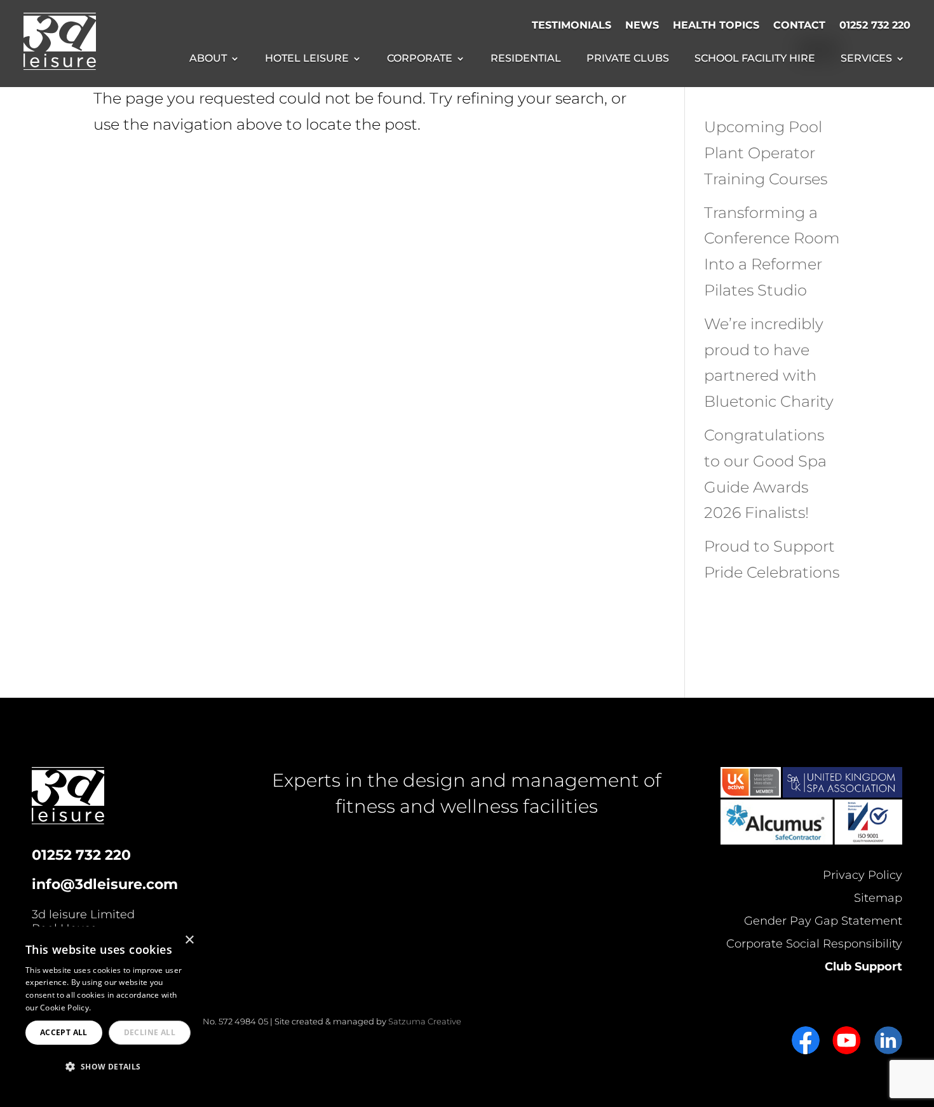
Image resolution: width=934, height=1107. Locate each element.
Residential (526, 59)
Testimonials (571, 25)
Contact (799, 25)
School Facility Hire (754, 59)
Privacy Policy (862, 875)
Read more (113, 1007)
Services (866, 59)
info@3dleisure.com (105, 884)
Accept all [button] (64, 1032)
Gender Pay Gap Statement (823, 921)
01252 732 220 (874, 25)
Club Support (863, 967)
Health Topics (716, 25)
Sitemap (878, 898)
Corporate (419, 59)
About (208, 59)
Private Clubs (627, 59)
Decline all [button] (149, 1032)
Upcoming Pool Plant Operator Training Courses (765, 153)
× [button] (189, 940)
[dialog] (108, 1010)
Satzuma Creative (424, 1021)
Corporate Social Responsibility (814, 944)
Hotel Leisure (307, 59)
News (642, 25)
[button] (108, 1067)
